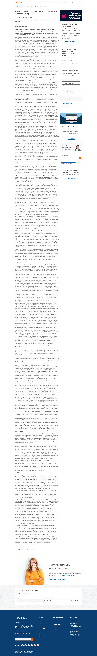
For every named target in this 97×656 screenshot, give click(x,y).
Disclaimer (25, 652)
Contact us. (26, 627)
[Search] (81, 2)
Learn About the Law (57, 627)
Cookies (30, 652)
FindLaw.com (72, 620)
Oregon (20, 6)
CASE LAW (16, 6)
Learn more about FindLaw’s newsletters (68, 162)
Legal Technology (67, 105)
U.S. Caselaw (55, 631)
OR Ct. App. (25, 6)
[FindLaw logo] (19, 2)
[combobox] (71, 80)
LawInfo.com (72, 634)
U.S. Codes (55, 633)
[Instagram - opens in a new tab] (32, 645)
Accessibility (41, 622)
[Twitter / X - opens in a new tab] (29, 645)
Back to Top (49, 609)
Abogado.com (72, 629)
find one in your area (62, 575)
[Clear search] (79, 85)
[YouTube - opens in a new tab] (25, 645)
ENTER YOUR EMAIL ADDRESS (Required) (22, 637)
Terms (16, 652)
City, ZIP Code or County (67, 83)
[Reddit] (35, 645)
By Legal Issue (41, 633)
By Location (41, 631)
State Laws (55, 629)
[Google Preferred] (38, 645)
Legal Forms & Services (57, 620)
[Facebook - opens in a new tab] (22, 645)
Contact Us (41, 625)
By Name (40, 638)
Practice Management (68, 103)
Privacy (20, 652)
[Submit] (80, 158)
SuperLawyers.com (73, 625)
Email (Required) (64, 155)
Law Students (66, 108)
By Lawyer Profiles (42, 636)
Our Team (41, 620)
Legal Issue (64, 78)
